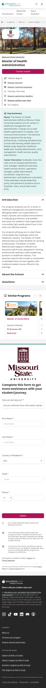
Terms (29, 558)
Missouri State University (13, 57)
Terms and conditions (10, 682)
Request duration (15, 83)
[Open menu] (42, 4)
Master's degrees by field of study (15, 660)
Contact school (23, 71)
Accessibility (34, 682)
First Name (8, 418)
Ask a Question (35, 12)
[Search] (36, 4)
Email (5, 474)
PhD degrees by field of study (13, 670)
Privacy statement (8, 560)
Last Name (7, 437)
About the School (21, 12)
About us (5, 632)
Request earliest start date (19, 100)
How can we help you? (13, 400)
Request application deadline (20, 96)
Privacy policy (24, 682)
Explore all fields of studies (12, 655)
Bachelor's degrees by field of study (16, 665)
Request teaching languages (20, 87)
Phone (6, 492)
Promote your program (11, 637)
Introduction (7, 14)
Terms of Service (15, 569)
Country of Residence (12, 455)
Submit (23, 515)
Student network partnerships (13, 642)
